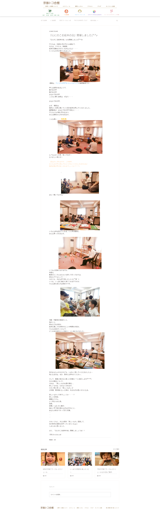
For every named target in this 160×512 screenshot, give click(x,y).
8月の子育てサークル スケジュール (52, 470)
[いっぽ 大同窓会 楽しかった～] (80, 459)
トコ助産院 (53, 20)
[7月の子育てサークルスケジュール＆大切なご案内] (107, 459)
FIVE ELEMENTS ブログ (80, 20)
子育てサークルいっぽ (65, 20)
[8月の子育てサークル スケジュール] (53, 459)
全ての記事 (44, 20)
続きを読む (93, 20)
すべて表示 (116, 449)
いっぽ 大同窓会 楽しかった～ (79, 470)
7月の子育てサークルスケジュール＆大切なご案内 (106, 470)
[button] (117, 20)
